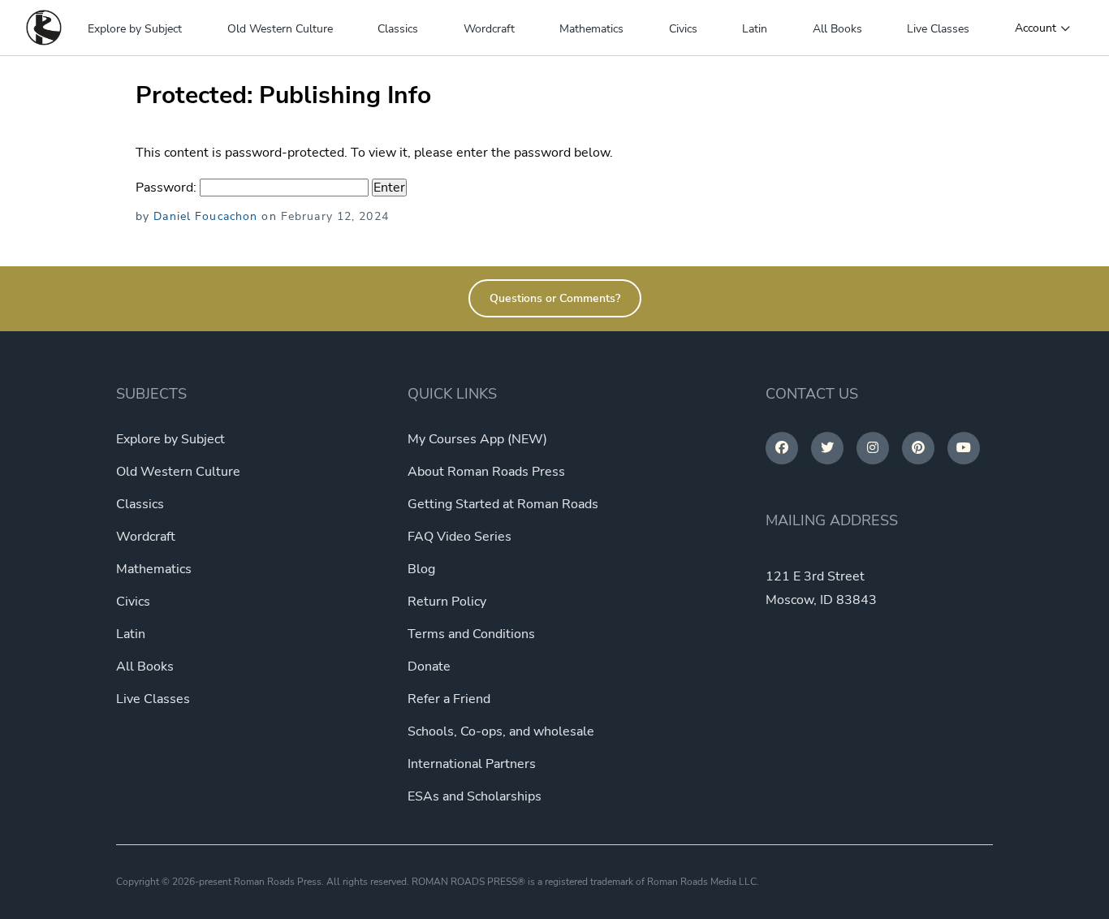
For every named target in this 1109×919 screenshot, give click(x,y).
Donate (429, 666)
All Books (837, 29)
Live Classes (938, 29)
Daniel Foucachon (205, 216)
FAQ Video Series (459, 537)
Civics (683, 29)
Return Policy (447, 602)
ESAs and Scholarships (475, 796)
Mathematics (591, 29)
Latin (754, 29)
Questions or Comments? (555, 298)
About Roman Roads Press (486, 472)
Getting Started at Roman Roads (503, 504)
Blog (421, 569)
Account (1035, 28)
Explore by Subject (135, 29)
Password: (168, 187)
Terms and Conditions (471, 634)
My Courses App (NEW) (477, 439)
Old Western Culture (280, 29)
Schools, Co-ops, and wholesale (501, 731)
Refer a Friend (449, 699)
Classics (398, 29)
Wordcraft (489, 29)
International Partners (472, 764)
